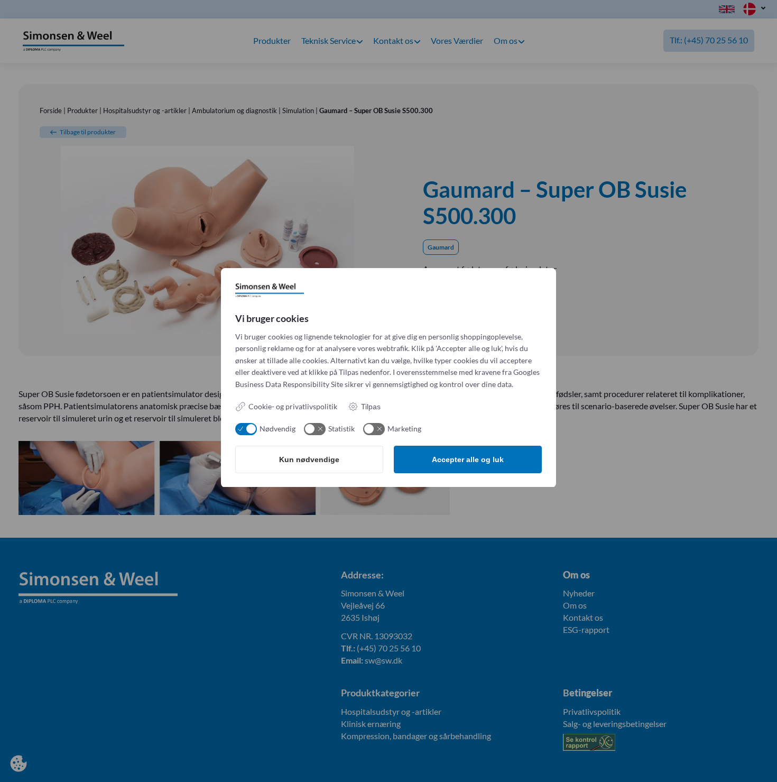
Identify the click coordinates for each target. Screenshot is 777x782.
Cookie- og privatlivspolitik (292, 406)
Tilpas (371, 406)
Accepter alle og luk (468, 459)
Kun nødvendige (309, 459)
